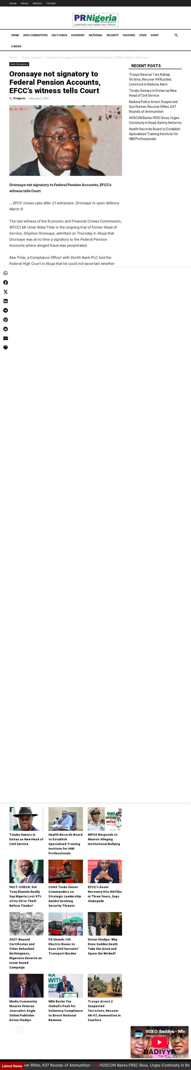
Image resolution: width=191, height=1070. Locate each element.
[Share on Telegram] (5, 310)
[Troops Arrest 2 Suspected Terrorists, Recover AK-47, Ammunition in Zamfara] (105, 985)
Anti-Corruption (35, 35)
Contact (51, 3)
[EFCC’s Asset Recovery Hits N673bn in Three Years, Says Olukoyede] (105, 871)
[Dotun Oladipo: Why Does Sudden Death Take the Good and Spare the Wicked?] (105, 924)
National (95, 35)
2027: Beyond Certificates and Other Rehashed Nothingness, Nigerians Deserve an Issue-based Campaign (25, 953)
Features (129, 35)
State (143, 35)
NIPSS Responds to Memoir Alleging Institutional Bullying (104, 839)
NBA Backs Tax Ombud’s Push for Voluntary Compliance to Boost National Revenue (65, 1011)
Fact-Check (59, 35)
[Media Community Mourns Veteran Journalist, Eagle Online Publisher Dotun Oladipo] (26, 985)
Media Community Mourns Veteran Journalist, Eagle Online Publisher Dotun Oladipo (23, 1011)
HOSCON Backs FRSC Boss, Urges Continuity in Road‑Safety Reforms (155, 120)
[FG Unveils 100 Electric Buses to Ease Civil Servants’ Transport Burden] (65, 924)
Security (113, 35)
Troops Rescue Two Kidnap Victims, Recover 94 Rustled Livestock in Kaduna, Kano (150, 79)
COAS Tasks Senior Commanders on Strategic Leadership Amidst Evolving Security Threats (64, 896)
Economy (78, 35)
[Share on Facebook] (5, 282)
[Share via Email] (5, 338)
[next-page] (20, 1029)
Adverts (37, 3)
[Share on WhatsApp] (5, 273)
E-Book (16, 46)
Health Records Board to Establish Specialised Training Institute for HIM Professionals (65, 844)
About (24, 3)
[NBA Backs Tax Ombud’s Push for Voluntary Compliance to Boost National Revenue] (65, 985)
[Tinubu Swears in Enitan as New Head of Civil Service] (26, 819)
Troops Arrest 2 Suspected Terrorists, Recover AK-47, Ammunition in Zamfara (104, 1011)
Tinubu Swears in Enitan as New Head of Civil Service (26, 839)
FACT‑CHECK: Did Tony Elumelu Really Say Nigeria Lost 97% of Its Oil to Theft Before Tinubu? (25, 896)
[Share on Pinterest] (5, 320)
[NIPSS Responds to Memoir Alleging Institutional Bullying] (105, 819)
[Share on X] (5, 292)
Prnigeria (19, 98)
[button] (176, 35)
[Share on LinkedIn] (5, 301)
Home (13, 3)
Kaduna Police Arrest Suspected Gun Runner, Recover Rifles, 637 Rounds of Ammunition (153, 106)
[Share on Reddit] (5, 329)
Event (155, 35)
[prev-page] (12, 1029)
